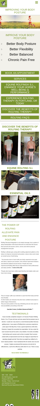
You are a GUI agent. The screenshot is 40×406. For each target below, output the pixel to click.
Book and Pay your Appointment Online (13, 385)
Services (20, 78)
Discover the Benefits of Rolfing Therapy (20, 110)
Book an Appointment (20, 73)
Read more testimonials (20, 353)
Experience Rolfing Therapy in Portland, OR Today (20, 101)
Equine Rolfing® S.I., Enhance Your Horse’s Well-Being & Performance (20, 88)
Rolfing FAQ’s (20, 117)
